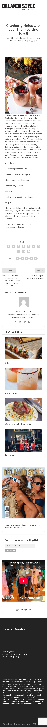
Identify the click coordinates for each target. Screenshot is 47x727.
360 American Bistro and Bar (18, 424)
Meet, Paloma (11, 394)
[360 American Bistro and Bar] (23, 409)
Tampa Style (20, 629)
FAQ (34, 724)
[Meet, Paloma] (23, 379)
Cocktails (9, 455)
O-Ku (7, 363)
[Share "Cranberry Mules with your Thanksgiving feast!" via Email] (23, 251)
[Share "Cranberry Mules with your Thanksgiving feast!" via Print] (28, 251)
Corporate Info (22, 724)
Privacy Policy (11, 684)
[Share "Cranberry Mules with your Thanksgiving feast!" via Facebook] (8, 246)
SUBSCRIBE (34, 525)
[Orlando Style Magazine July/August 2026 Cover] (23, 492)
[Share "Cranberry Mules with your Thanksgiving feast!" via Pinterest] (28, 246)
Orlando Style (21, 38)
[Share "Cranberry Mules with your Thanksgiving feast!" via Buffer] (38, 246)
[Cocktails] (23, 440)
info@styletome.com (23, 657)
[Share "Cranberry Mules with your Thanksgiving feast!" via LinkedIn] (33, 246)
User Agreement (35, 681)
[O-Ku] (23, 348)
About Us (7, 724)
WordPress (23, 720)
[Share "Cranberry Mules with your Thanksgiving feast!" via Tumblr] (23, 246)
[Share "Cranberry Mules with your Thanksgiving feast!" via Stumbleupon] (18, 251)
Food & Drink (15, 40)
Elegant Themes (23, 718)
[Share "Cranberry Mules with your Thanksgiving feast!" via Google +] (18, 246)
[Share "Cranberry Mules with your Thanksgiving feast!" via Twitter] (13, 246)
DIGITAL (16, 525)
